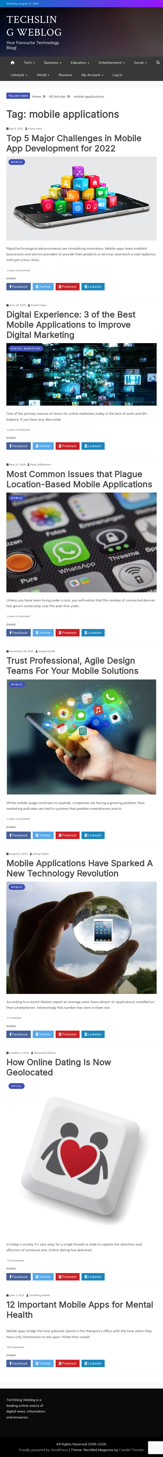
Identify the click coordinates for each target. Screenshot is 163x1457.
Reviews (65, 75)
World (41, 75)
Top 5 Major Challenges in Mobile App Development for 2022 (74, 143)
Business (51, 62)
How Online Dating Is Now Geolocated (58, 1067)
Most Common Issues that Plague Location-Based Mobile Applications (79, 479)
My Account (91, 75)
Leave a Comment (18, 270)
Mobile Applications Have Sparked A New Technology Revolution (79, 868)
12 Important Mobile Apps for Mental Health (79, 1309)
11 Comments (15, 1260)
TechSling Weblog (34, 26)
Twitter (44, 286)
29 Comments (15, 1347)
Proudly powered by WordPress (44, 1450)
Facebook (19, 286)
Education (78, 62)
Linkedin (94, 286)
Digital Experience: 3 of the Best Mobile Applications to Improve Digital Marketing (70, 324)
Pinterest (68, 286)
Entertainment (110, 62)
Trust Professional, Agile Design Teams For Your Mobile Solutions (72, 665)
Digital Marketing (26, 348)
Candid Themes (131, 1450)
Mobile (16, 162)
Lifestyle (17, 75)
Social (138, 62)
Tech (28, 62)
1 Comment (14, 1017)
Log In (117, 75)
